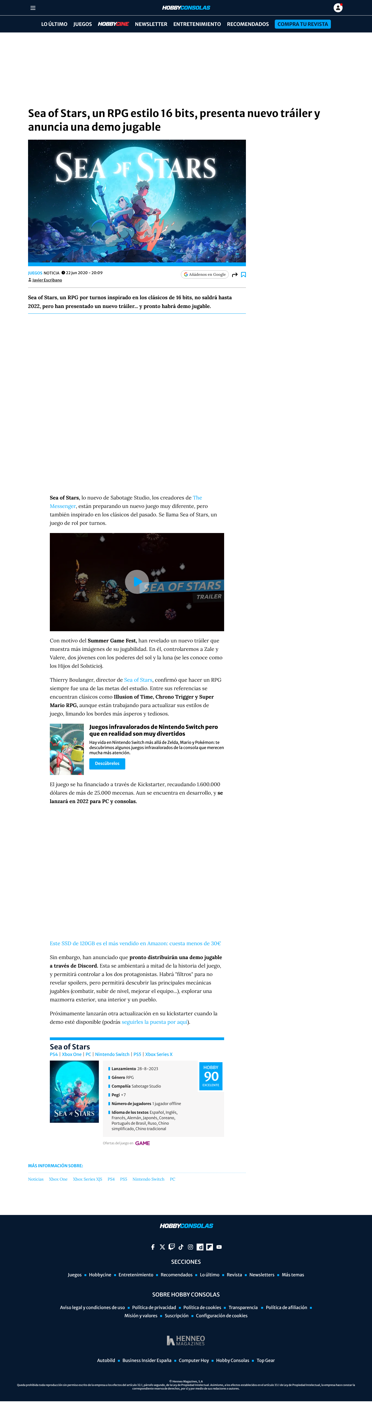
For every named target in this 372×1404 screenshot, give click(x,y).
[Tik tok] (181, 1247)
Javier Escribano (47, 280)
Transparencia (243, 1307)
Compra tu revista (303, 24)
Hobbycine (109, 24)
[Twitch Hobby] (172, 1247)
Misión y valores (140, 1316)
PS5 (137, 1054)
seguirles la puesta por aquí (154, 1022)
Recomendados (248, 24)
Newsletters (262, 1275)
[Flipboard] (209, 1247)
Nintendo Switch (112, 1054)
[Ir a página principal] (185, 8)
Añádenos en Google (207, 274)
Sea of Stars (138, 680)
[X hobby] (162, 1247)
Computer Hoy (194, 1360)
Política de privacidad (154, 1307)
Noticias (36, 1179)
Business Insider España (147, 1360)
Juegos (83, 24)
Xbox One (72, 1054)
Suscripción (176, 1316)
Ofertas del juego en (118, 1143)
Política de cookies (202, 1307)
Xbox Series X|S (87, 1179)
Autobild (106, 1360)
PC (88, 1054)
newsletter (151, 24)
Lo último (54, 24)
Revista (234, 1275)
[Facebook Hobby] (153, 1247)
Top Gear (266, 1360)
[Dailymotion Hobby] (200, 1247)
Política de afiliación (286, 1307)
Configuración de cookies (222, 1316)
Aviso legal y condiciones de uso (92, 1307)
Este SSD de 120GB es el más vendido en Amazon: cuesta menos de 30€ (135, 943)
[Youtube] (219, 1247)
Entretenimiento (197, 24)
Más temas (293, 1275)
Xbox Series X (159, 1054)
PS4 (54, 1054)
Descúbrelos (107, 763)
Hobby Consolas (232, 1360)
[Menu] (32, 7)
